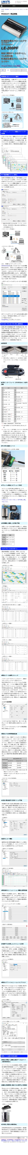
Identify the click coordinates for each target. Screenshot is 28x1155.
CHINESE (19, 2)
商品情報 (7, 9)
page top (22, 1138)
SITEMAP (25, 1)
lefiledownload (5, 265)
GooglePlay (4, 319)
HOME (2, 9)
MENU (14, 5)
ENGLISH (19, 1)
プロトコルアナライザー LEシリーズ (17, 9)
